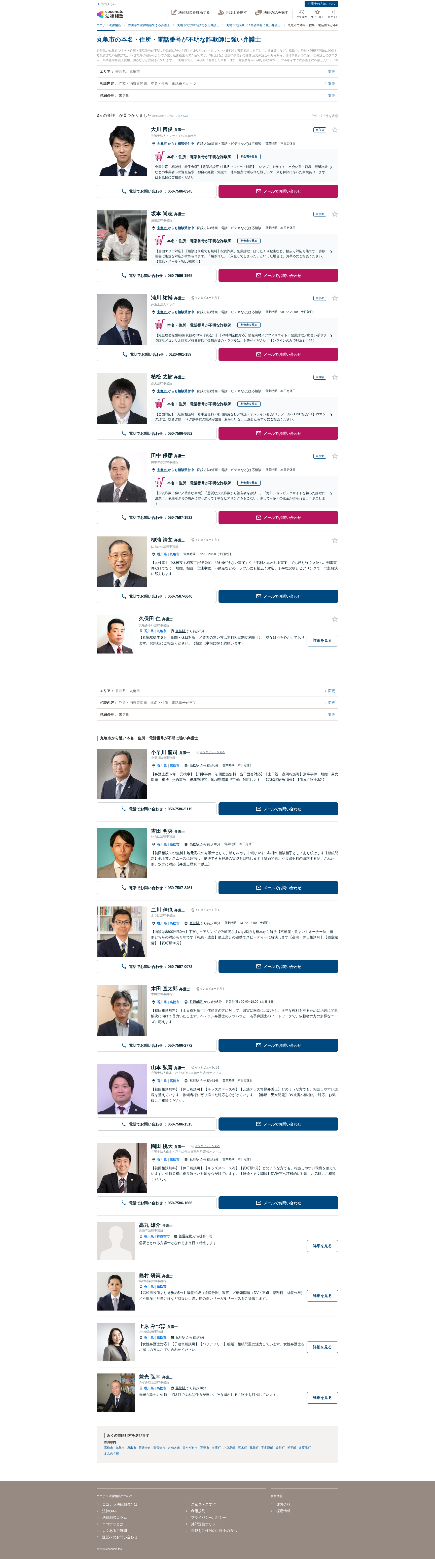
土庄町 (216, 1447)
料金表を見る (249, 156)
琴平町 (291, 1447)
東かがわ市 (190, 1447)
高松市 (174, 766)
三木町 (242, 1447)
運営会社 (283, 1504)
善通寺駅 (186, 1236)
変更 (331, 71)
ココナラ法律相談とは (119, 1504)
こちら (183, 116)
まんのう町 (111, 1453)
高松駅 (195, 765)
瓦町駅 (195, 923)
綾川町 (280, 1447)
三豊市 (204, 1447)
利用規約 (198, 1511)
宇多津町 (267, 1447)
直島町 (254, 1447)
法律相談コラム (114, 1517)
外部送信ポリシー (205, 1524)
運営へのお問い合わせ (119, 1537)
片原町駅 (197, 1002)
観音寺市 (159, 1447)
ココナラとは (112, 1524)
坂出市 (131, 1447)
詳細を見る (322, 640)
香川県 (162, 554)
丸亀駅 (180, 631)
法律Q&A (109, 1511)
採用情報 (283, 1511)
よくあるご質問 (114, 1531)
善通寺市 (163, 1236)
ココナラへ (108, 4)
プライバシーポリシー (208, 1517)
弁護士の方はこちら (321, 4)
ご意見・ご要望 (203, 1504)
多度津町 (305, 1447)
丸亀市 (162, 144)
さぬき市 (174, 1447)
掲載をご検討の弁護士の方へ (214, 1531)
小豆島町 (229, 1447)
